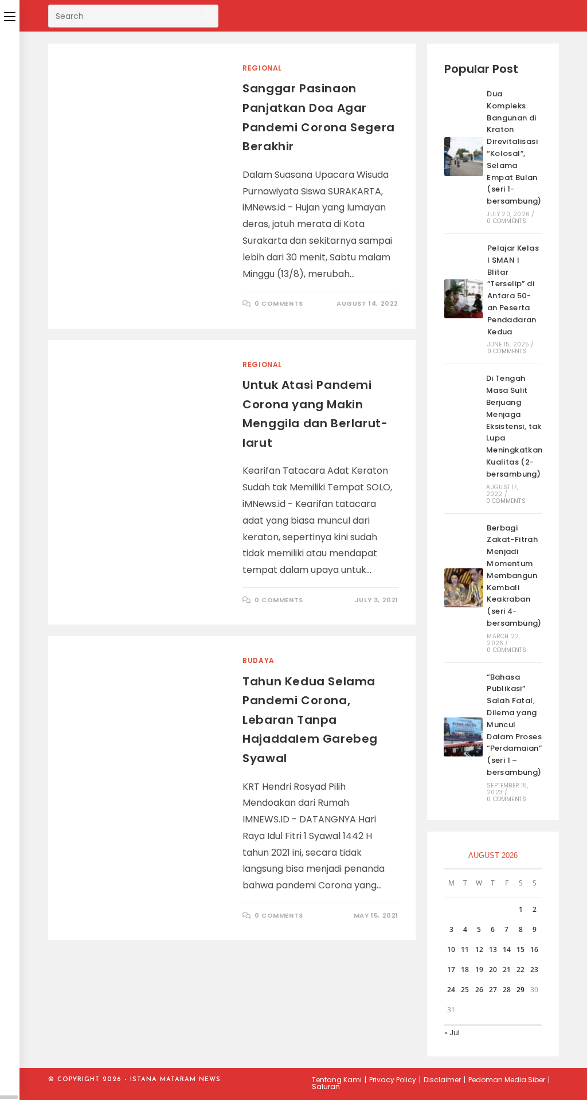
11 (465, 949)
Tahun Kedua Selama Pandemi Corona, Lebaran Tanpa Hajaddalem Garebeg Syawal (310, 719)
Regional (262, 68)
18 (465, 969)
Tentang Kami (337, 1080)
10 (451, 949)
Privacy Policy (392, 1080)
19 (479, 969)
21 (507, 969)
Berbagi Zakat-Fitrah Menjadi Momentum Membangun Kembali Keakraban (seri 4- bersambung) (514, 575)
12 (479, 949)
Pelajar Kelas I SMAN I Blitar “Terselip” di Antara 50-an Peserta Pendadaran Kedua (513, 290)
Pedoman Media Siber (506, 1080)
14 (507, 949)
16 (534, 949)
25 (465, 989)
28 (507, 989)
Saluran (326, 1086)
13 (493, 949)
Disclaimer (442, 1080)
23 (534, 969)
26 (479, 989)
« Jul (452, 1032)
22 (520, 969)
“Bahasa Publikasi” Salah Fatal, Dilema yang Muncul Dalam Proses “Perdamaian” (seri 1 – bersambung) (514, 725)
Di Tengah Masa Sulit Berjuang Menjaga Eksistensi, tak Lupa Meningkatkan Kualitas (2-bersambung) (514, 426)
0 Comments (279, 303)
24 (451, 989)
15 (520, 949)
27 (493, 989)
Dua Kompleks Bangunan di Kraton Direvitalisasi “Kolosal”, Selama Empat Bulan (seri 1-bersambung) (514, 147)
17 (451, 969)
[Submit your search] (206, 15)
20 (493, 969)
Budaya (258, 660)
